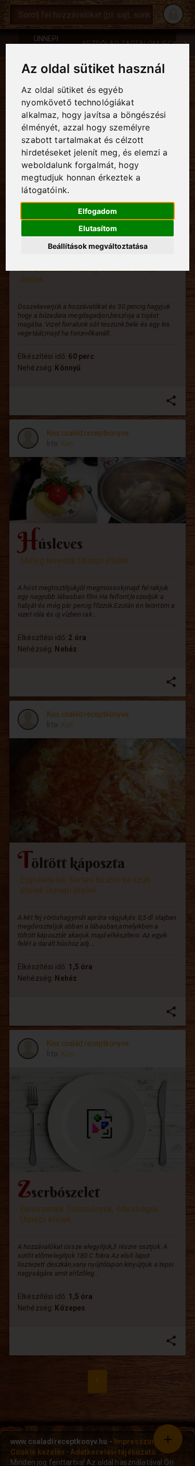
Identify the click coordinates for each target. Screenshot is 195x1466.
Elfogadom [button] (97, 211)
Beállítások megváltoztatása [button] (98, 246)
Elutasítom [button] (98, 228)
